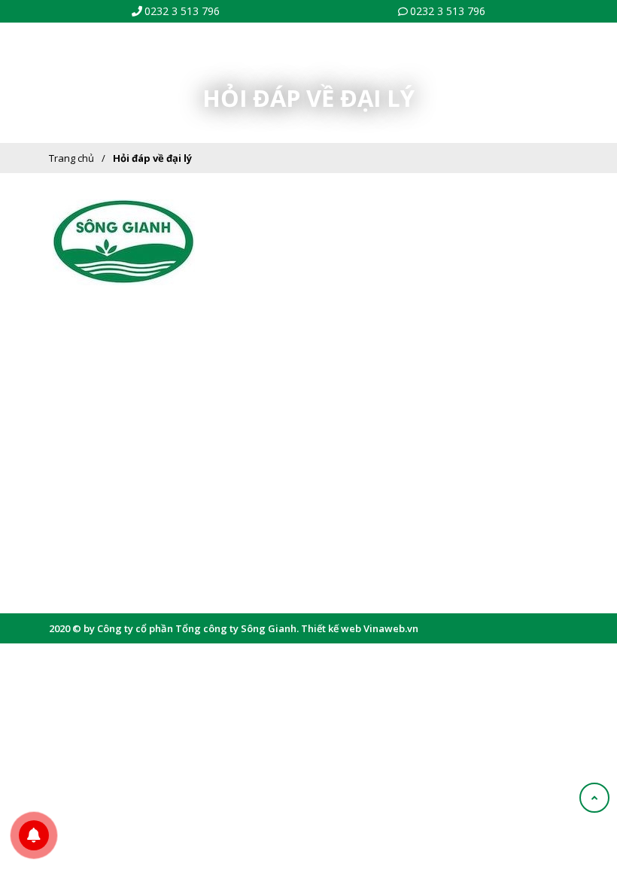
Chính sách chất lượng (379, 318)
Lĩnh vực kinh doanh (375, 295)
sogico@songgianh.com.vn (140, 374)
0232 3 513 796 (182, 11)
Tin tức (73, 542)
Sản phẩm (80, 473)
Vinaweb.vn (390, 628)
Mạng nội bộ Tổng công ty (115, 519)
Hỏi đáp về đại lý (152, 158)
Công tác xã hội (363, 365)
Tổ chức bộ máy (364, 272)
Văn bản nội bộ (92, 496)
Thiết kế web (331, 628)
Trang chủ (71, 158)
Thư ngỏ (347, 249)
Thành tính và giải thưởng (386, 341)
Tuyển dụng (84, 566)
